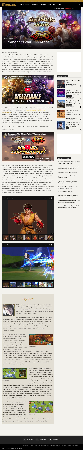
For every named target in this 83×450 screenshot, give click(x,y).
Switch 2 (23, 1)
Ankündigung (69, 95)
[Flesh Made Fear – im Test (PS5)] (61, 84)
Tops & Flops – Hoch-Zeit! (71, 172)
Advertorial (11, 38)
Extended (35, 4)
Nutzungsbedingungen (55, 445)
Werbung (5, 38)
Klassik (32, 1)
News (20, 4)
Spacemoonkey (61, 176)
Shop (49, 4)
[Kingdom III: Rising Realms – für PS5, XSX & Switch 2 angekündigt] (61, 93)
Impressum (26, 445)
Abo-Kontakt (75, 445)
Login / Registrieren (78, 1)
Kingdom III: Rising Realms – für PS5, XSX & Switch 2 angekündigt (73, 92)
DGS (59, 181)
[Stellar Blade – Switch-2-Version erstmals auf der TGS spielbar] (61, 125)
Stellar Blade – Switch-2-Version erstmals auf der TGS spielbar (73, 124)
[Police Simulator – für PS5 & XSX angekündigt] (61, 104)
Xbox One (18, 1)
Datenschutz (37, 445)
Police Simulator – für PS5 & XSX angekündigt (73, 102)
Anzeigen (64, 445)
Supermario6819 (62, 200)
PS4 (5, 1)
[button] (79, 5)
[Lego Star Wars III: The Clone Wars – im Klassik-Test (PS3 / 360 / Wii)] (61, 114)
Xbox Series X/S (11, 1)
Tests (27, 4)
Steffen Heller (9, 45)
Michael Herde (72, 84)
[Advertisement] (69, 62)
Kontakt (69, 445)
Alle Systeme (37, 1)
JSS (58, 186)
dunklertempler (62, 167)
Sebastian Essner (70, 97)
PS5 (2, 1)
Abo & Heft (56, 4)
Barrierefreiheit (44, 445)
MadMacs (60, 161)
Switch (28, 1)
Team (31, 445)
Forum (43, 4)
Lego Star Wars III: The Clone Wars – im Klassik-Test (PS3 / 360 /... (73, 113)
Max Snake (60, 172)
